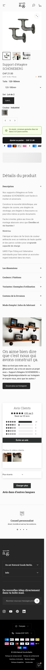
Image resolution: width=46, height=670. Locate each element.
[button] (11, 422)
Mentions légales (30, 659)
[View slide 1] (17, 529)
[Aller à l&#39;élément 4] (16, 56)
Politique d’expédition (17, 662)
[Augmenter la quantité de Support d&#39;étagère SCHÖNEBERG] (15, 120)
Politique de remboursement (13, 656)
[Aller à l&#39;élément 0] (6, 56)
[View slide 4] (26, 529)
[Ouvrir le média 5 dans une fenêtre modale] (36, 15)
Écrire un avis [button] (22, 440)
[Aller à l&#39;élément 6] (26, 56)
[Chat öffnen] (39, 665)
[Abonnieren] (36, 600)
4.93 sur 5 (28, 413)
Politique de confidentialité (31, 656)
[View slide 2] (20, 529)
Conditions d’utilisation (16, 659)
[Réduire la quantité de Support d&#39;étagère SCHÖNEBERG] (5, 120)
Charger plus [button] (22, 485)
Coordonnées (29, 662)
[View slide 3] (23, 529)
